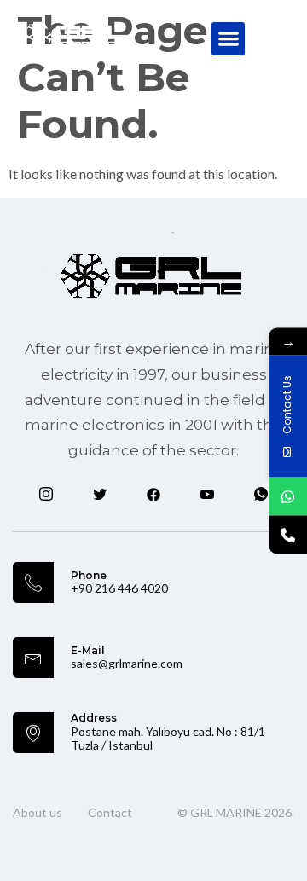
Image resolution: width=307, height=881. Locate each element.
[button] (228, 38)
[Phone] (288, 534)
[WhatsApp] (288, 496)
